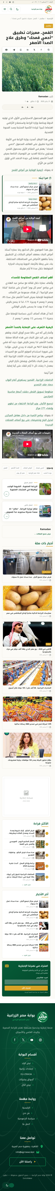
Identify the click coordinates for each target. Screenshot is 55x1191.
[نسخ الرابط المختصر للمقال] (49, 50)
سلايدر (42, 18)
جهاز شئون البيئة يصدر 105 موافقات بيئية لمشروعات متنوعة (29, 761)
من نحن (26, 1113)
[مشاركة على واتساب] (20, 50)
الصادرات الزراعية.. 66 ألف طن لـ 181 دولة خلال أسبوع (30, 688)
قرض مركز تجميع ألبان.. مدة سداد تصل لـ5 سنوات (31, 577)
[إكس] (6, 2)
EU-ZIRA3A (26, 1074)
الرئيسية (50, 18)
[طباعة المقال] (6, 50)
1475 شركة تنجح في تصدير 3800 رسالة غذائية (32, 724)
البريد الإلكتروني (42, 977)
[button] (6, 1185)
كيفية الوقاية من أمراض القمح (27, 170)
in (28, 50)
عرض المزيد (26, 884)
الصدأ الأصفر (15, 468)
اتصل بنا (26, 1124)
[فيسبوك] (3, 2)
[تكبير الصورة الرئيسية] (27, 72)
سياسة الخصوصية (26, 1118)
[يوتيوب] (9, 2)
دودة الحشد (47, 473)
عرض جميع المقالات (42, 533)
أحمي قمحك (40, 468)
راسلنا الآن (27, 1161)
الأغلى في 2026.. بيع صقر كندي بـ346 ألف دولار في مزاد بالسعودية (28, 650)
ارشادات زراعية (26, 1069)
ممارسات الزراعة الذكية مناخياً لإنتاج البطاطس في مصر (28, 613)
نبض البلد (26, 1063)
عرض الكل (26, 1085)
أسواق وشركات (26, 1079)
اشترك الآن (26, 988)
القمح (5, 468)
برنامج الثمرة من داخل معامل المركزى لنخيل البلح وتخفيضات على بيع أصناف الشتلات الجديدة (29, 420)
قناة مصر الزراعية (34, 473)
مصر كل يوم (21, 473)
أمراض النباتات (27, 468)
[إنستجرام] (13, 2)
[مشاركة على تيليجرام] (13, 50)
